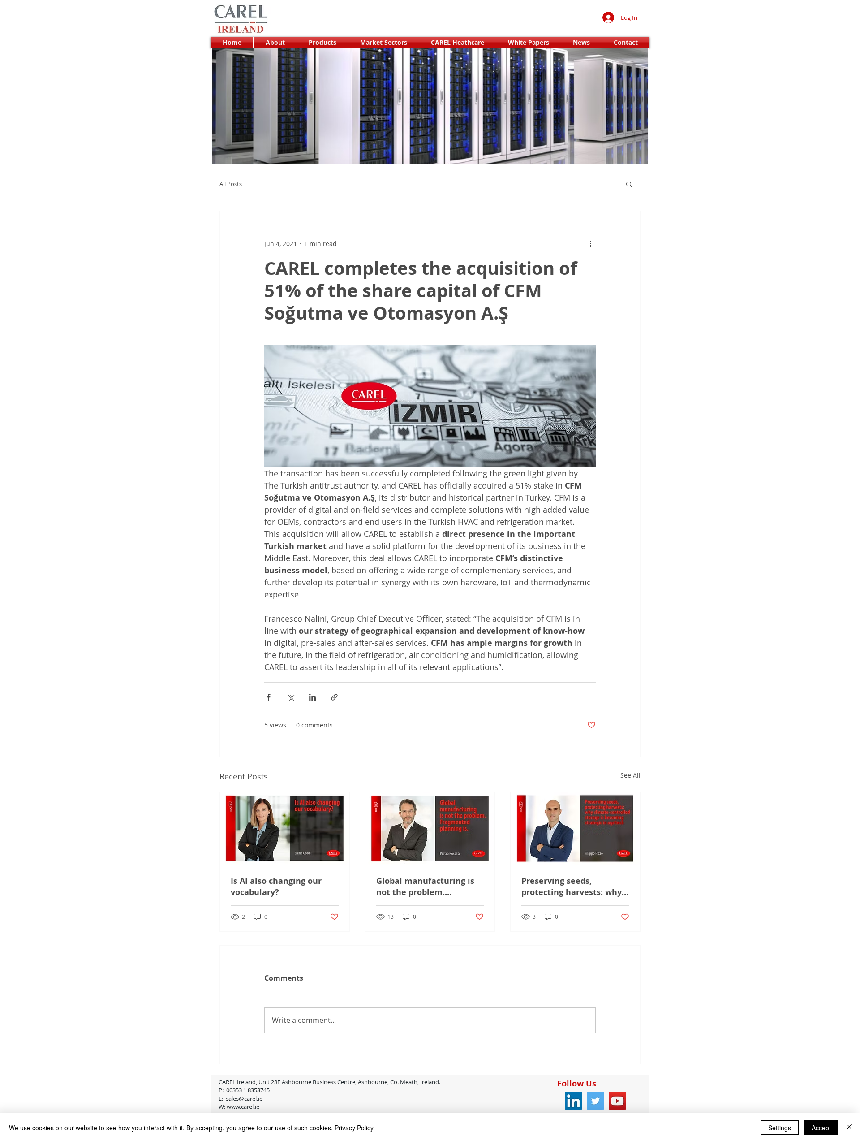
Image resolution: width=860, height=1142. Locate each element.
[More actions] (590, 243)
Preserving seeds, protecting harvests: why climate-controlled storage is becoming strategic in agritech (571, 886)
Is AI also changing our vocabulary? (276, 886)
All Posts (230, 184)
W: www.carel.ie (240, 1107)
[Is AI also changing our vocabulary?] (284, 828)
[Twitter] (595, 1101)
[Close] (849, 1127)
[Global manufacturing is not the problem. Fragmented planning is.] (430, 828)
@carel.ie (273, 1098)
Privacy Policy (354, 1127)
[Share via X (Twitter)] (290, 697)
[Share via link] (334, 697)
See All (630, 775)
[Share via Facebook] (268, 697)
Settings (779, 1127)
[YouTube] (617, 1101)
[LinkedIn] (573, 1101)
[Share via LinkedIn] (312, 697)
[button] (629, 183)
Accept (821, 1127)
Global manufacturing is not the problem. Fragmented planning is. (425, 886)
